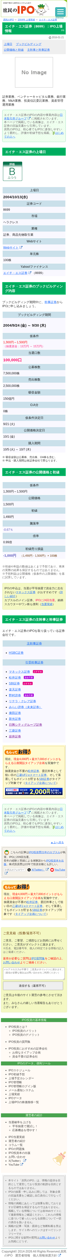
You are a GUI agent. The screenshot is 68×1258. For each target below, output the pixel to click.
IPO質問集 (38, 958)
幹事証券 (51, 302)
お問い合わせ (11, 962)
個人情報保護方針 (45, 1255)
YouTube (13, 1164)
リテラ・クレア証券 (22, 701)
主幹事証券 (34, 643)
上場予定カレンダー (21, 1078)
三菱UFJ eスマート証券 (31, 774)
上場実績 (14, 1094)
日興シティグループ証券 (25, 724)
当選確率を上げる (19, 1122)
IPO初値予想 (16, 1074)
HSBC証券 (16, 652)
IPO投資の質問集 (19, 1041)
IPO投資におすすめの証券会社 (27, 1048)
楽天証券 (15, 689)
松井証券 (15, 677)
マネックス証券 (26, 592)
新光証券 (15, 718)
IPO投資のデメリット (26, 1034)
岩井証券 (15, 736)
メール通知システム (21, 1090)
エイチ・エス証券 (15, 273)
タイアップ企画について (40, 782)
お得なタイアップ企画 (26, 1052)
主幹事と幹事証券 (38, 49)
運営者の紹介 (17, 1141)
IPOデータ (15, 1098)
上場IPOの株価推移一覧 (23, 1102)
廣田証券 (15, 713)
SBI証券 (14, 683)
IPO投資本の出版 (19, 1152)
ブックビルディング (28, 44)
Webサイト (11, 247)
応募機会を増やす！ (25, 1130)
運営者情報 (22, 1255)
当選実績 (47, 604)
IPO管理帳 (15, 1082)
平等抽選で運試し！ (25, 1126)
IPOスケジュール (19, 1070)
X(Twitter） (38, 869)
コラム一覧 (15, 1144)
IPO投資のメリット (24, 1030)
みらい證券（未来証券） (25, 707)
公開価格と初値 (14, 49)
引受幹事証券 (34, 662)
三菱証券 (15, 730)
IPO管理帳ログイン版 (22, 1086)
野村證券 (15, 695)
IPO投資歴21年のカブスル (44, 852)
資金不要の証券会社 (25, 1056)
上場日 (8, 44)
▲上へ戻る (57, 842)
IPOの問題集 (16, 1148)
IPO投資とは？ (18, 1026)
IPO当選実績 (16, 1137)
